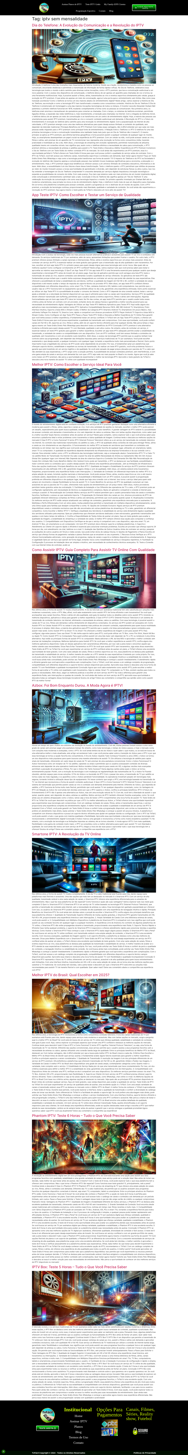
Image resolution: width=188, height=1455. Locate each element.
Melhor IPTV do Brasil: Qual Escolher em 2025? (70, 975)
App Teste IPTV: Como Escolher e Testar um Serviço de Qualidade (86, 195)
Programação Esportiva (85, 11)
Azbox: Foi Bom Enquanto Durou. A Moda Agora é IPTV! (77, 685)
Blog (111, 11)
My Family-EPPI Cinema (114, 4)
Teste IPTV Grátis (92, 4)
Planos (78, 1426)
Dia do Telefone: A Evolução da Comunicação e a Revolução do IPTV (88, 25)
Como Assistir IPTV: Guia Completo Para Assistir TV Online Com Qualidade (93, 550)
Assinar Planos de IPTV (72, 4)
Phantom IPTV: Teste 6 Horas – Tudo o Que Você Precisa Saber (83, 1115)
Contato (102, 11)
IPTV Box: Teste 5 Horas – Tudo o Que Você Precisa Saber (79, 1267)
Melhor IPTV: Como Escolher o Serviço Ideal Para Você (77, 364)
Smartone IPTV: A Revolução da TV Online (66, 834)
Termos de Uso (78, 1437)
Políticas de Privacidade (145, 1453)
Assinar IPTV (78, 1421)
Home (78, 1416)
